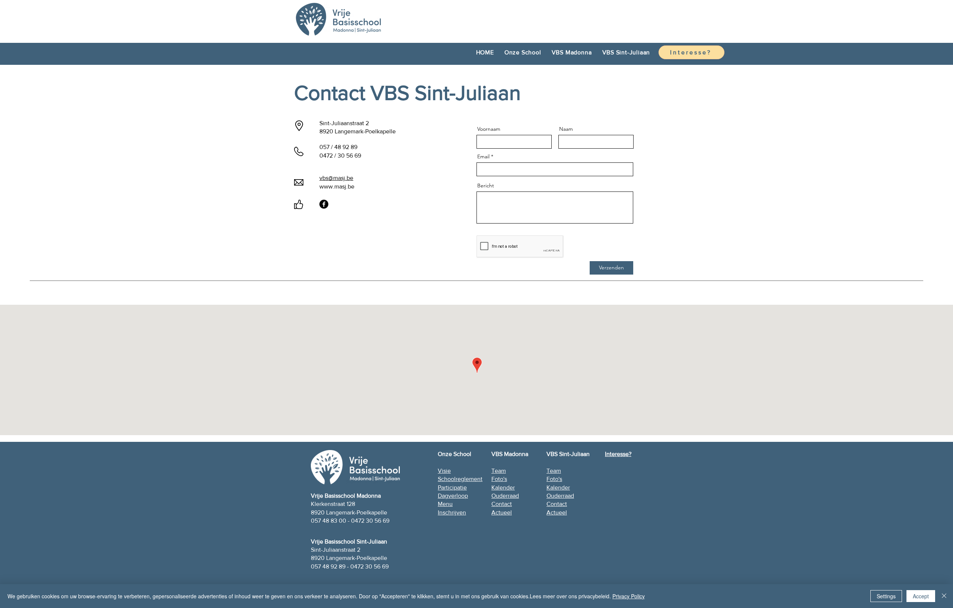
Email (483, 156)
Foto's (554, 479)
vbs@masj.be (336, 178)
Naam (566, 129)
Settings (886, 596)
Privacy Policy (628, 596)
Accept (921, 596)
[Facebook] (323, 204)
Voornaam (488, 129)
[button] (523, 52)
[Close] (944, 596)
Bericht (485, 185)
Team (553, 471)
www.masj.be (336, 186)
